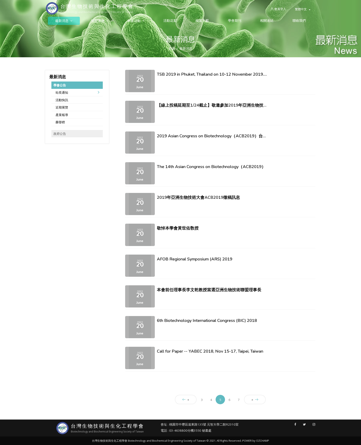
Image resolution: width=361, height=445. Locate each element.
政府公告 (59, 133)
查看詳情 (162, 84)
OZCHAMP (262, 440)
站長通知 (62, 92)
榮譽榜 (60, 122)
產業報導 (62, 115)
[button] (302, 9)
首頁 (172, 48)
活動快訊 (62, 100)
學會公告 (59, 85)
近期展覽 (62, 107)
